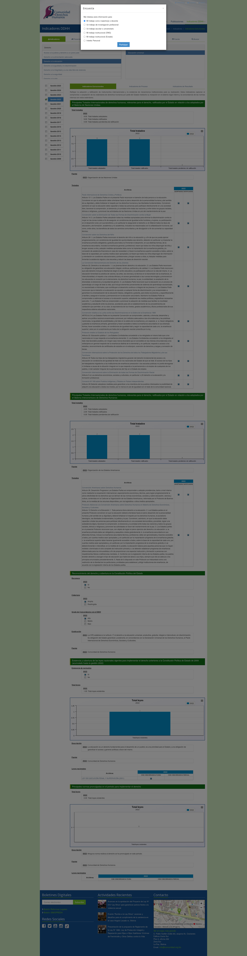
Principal (180, 3)
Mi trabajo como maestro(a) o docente (102, 20)
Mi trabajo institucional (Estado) (99, 36)
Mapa (202, 3)
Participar (123, 44)
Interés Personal (93, 40)
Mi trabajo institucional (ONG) (98, 32)
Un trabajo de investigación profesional (102, 24)
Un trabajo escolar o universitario (100, 28)
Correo (192, 3)
